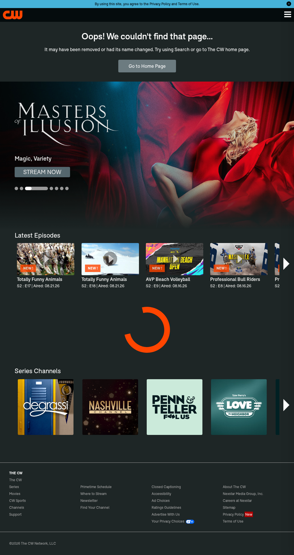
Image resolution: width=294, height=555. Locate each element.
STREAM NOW (42, 172)
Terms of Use (188, 4)
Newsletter (89, 500)
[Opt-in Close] (289, 3)
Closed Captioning (166, 487)
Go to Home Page (147, 66)
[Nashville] (110, 407)
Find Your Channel (94, 507)
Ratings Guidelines (166, 507)
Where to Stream (93, 494)
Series (14, 487)
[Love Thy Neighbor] (239, 407)
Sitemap (229, 507)
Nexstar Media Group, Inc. (243, 494)
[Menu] (287, 14)
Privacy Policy (160, 4)
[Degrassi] (45, 407)
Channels (16, 507)
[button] (287, 263)
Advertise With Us (166, 514)
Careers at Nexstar (237, 500)
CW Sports (17, 500)
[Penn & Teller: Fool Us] (174, 407)
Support (15, 514)
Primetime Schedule (96, 487)
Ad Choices (161, 500)
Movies (14, 494)
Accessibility (161, 494)
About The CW (234, 487)
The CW (10, 13)
